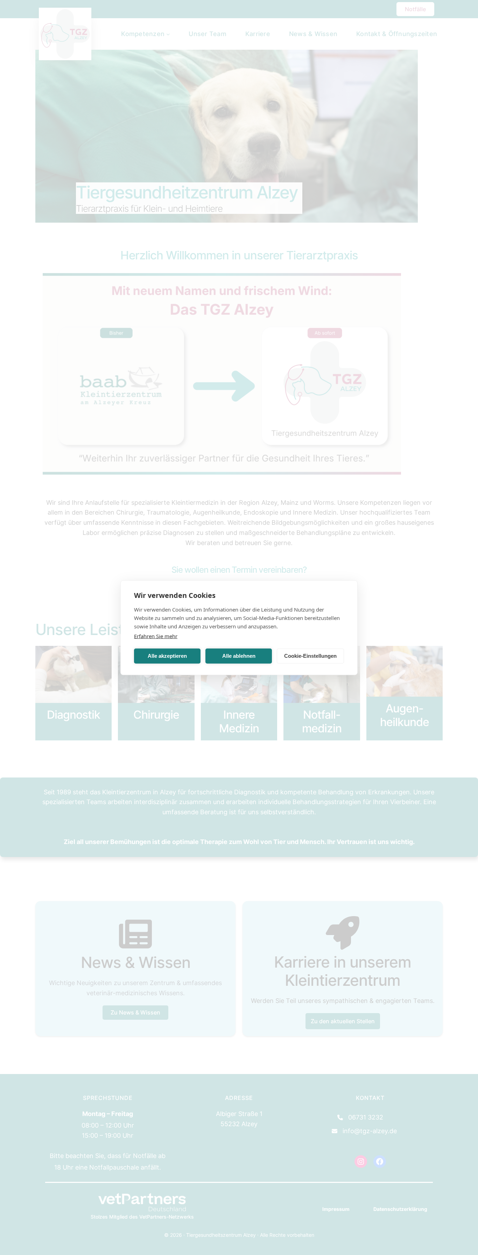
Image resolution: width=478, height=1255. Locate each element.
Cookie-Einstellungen (310, 656)
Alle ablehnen (238, 656)
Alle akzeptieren (167, 656)
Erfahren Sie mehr (155, 635)
